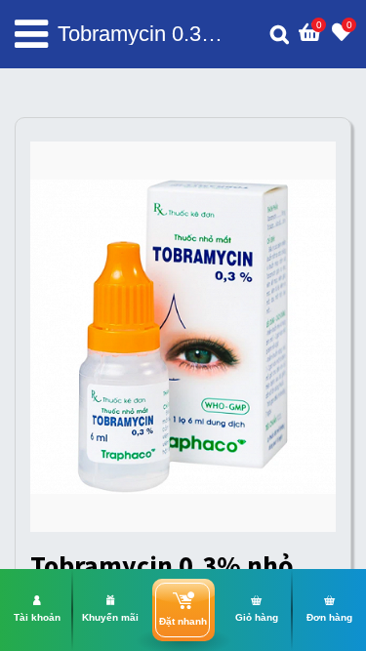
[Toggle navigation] (31, 34)
